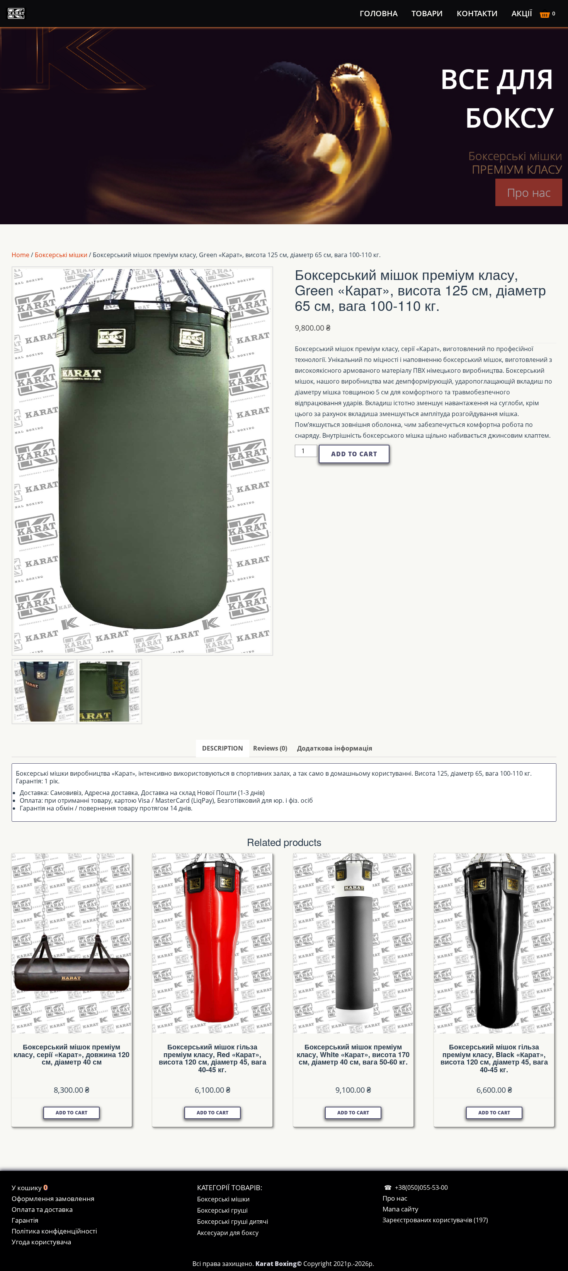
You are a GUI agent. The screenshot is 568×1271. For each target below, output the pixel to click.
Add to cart (354, 454)
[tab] (222, 748)
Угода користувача (41, 1241)
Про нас (529, 192)
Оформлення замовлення (53, 1198)
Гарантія (25, 1220)
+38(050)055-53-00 (421, 1187)
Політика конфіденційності (54, 1231)
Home (20, 255)
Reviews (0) (270, 748)
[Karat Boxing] (17, 13)
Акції (522, 13)
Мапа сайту (400, 1208)
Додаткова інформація (334, 748)
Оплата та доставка (42, 1209)
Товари (427, 13)
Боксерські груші (222, 1210)
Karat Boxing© (279, 1263)
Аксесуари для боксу (227, 1232)
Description (222, 748)
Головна (379, 13)
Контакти (477, 13)
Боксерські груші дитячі (232, 1221)
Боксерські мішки (61, 255)
